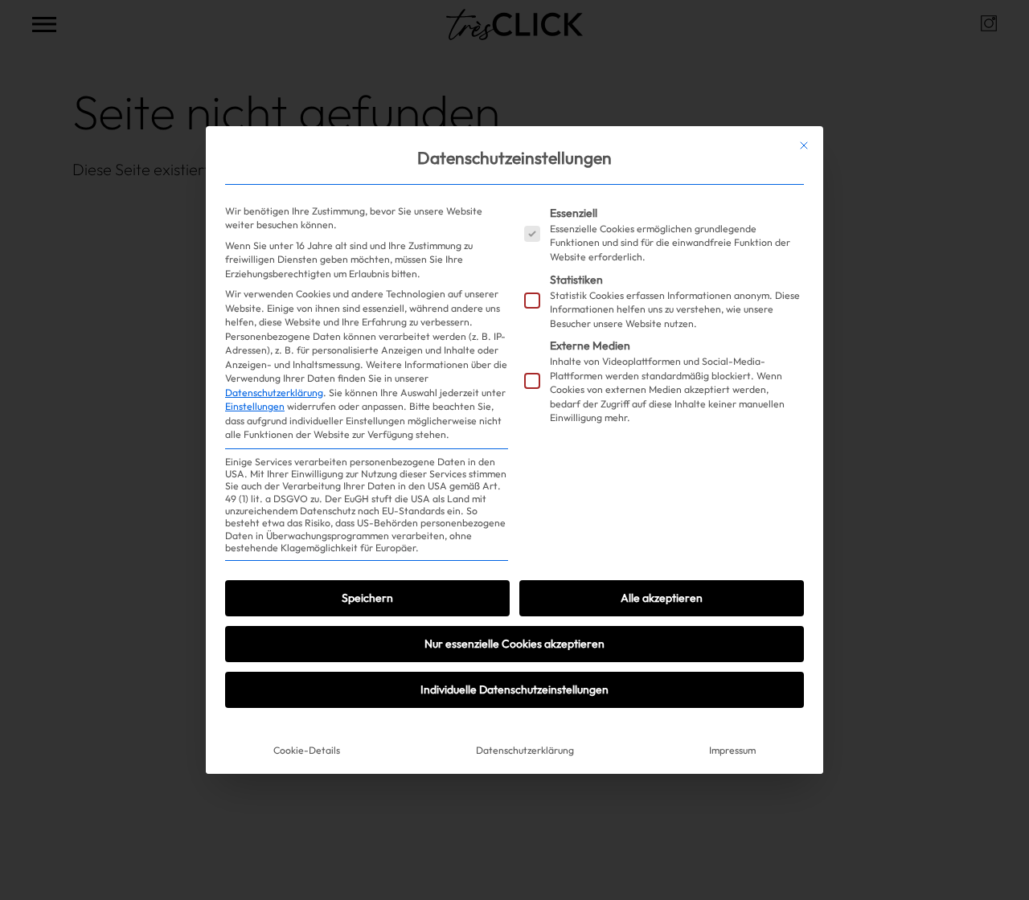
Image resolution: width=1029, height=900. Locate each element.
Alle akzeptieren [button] (662, 598)
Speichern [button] (367, 598)
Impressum (732, 750)
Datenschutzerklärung (274, 393)
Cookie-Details (306, 750)
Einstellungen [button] (255, 406)
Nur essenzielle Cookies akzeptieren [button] (514, 643)
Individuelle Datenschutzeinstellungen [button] (514, 689)
